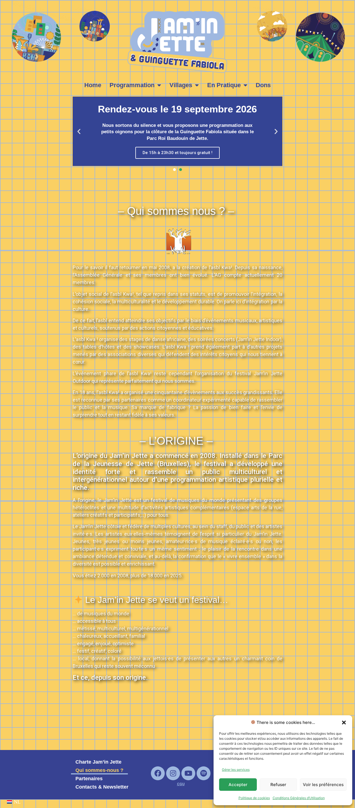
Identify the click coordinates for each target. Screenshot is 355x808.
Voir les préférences (323, 784)
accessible (89, 621)
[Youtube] (188, 773)
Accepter (238, 784)
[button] (344, 722)
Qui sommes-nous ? (99, 770)
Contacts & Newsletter (101, 787)
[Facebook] (158, 773)
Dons (263, 85)
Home (92, 85)
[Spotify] (204, 773)
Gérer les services (236, 769)
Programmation (132, 85)
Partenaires (89, 778)
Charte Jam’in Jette (98, 762)
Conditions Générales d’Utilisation (299, 798)
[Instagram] (173, 773)
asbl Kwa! (221, 267)
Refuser (278, 784)
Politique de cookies (254, 798)
